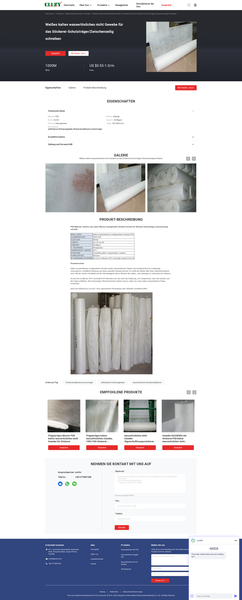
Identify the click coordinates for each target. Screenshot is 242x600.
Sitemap (102, 592)
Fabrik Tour (94, 554)
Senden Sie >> (160, 580)
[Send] (236, 596)
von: (117, 501)
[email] (60, 484)
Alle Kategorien (126, 569)
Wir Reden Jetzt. (78, 53)
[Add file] (192, 596)
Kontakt (121, 527)
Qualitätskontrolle (97, 559)
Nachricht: (120, 471)
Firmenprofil (95, 549)
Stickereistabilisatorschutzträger (79, 382)
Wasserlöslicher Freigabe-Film (130, 556)
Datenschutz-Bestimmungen (133, 592)
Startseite (49, 14)
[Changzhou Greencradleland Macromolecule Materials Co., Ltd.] (52, 4)
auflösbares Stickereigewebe (113, 382)
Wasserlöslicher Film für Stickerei (129, 563)
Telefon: (119, 514)
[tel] (81, 484)
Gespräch (55, 53)
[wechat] (74, 484)
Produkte (60, 14)
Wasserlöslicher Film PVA (130, 550)
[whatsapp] (67, 484)
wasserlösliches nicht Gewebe (78, 14)
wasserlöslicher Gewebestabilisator (147, 382)
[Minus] (235, 540)
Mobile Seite (114, 592)
